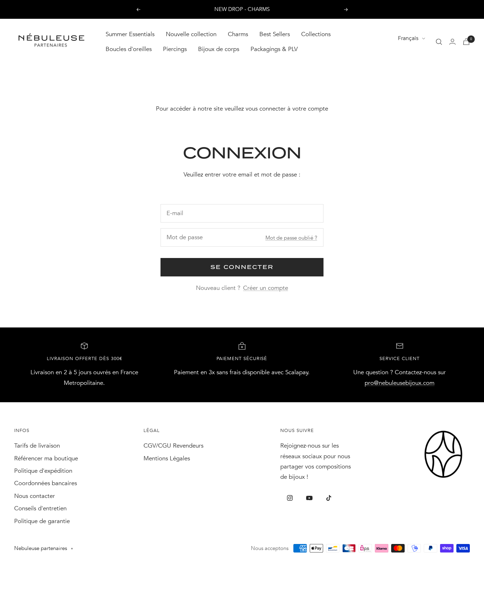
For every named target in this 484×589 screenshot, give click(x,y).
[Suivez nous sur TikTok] (329, 498)
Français (408, 38)
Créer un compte (265, 288)
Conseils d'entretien (40, 508)
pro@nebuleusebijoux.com (399, 383)
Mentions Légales (166, 458)
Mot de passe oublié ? (291, 237)
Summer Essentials (130, 34)
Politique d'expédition (43, 471)
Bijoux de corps (218, 49)
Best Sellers (274, 34)
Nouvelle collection (191, 34)
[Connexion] (452, 42)
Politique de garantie (42, 521)
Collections (316, 34)
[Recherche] (439, 42)
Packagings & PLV (274, 49)
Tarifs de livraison (37, 446)
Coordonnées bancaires (45, 483)
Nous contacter (34, 496)
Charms (238, 34)
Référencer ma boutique (46, 458)
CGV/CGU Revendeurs (173, 446)
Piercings (175, 49)
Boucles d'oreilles (129, 49)
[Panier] (466, 41)
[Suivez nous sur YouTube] (309, 498)
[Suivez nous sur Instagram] (290, 498)
